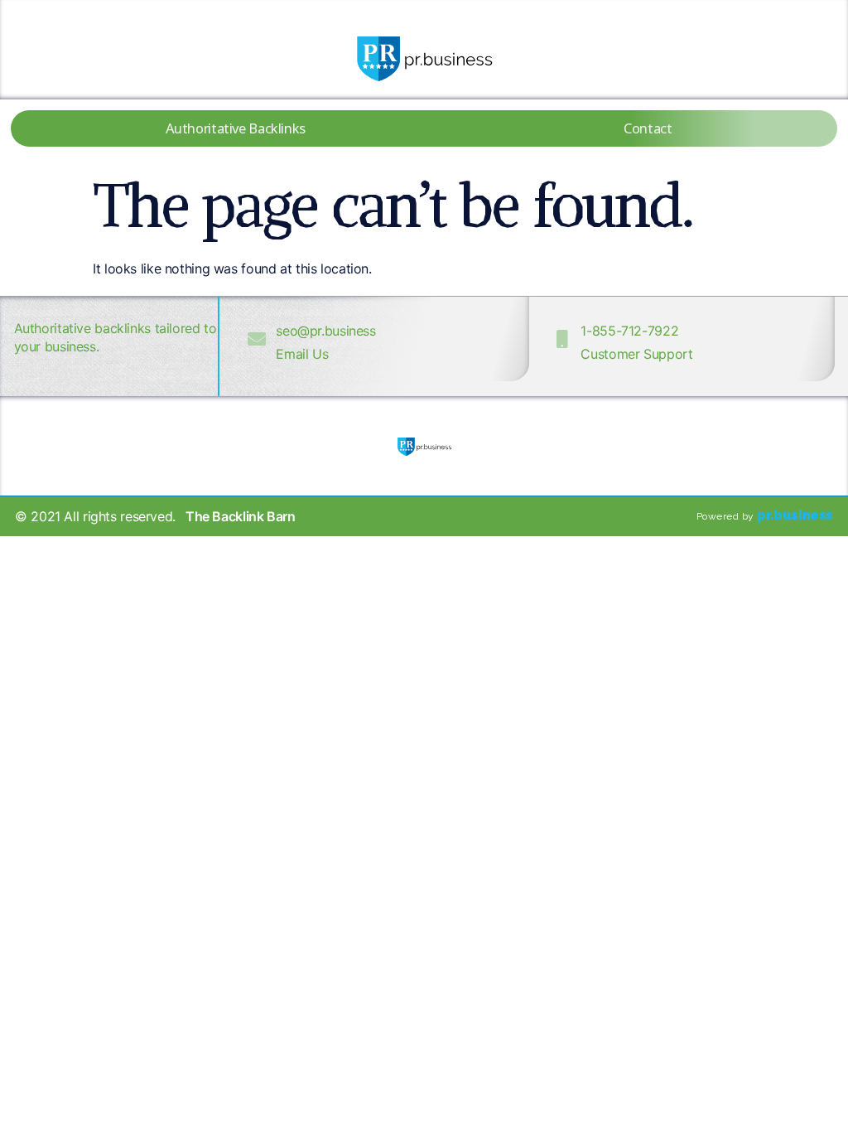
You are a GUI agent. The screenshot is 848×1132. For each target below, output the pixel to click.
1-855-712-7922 (629, 330)
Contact (648, 128)
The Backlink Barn (241, 516)
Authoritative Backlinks (236, 128)
